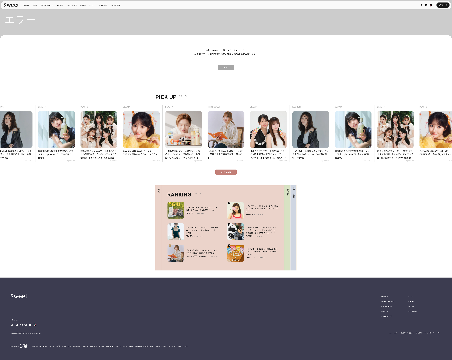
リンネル (85, 346)
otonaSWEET (115, 5)
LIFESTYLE (103, 5)
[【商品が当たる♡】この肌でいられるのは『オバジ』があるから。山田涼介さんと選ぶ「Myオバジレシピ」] (176, 133)
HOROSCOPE (72, 5)
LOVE (35, 5)
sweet (64, 346)
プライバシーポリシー (435, 333)
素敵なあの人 (77, 346)
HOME (226, 67)
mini (69, 346)
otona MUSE (109, 346)
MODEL (83, 5)
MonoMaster (138, 346)
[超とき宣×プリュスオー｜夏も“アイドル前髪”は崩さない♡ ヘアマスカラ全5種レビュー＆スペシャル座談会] (92, 133)
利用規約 (403, 333)
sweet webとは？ (394, 333)
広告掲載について (421, 333)
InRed (45, 346)
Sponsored (21, 161)
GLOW (117, 346)
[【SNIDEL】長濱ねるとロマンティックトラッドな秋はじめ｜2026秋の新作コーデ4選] (303, 133)
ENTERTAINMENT (47, 5)
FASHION (26, 5)
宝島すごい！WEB (161, 346)
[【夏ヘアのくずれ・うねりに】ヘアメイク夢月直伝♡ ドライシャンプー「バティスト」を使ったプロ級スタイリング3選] (261, 133)
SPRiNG (101, 346)
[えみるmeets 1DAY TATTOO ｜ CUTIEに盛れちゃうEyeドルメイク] (134, 133)
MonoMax (124, 346)
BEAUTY (92, 5)
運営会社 (411, 333)
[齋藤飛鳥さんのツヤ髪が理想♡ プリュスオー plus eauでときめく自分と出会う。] (49, 133)
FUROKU (60, 5)
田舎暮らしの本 (149, 346)
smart (131, 346)
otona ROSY (93, 346)
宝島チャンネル (36, 346)
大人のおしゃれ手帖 (54, 346)
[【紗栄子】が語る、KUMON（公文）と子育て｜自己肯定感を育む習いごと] (219, 133)
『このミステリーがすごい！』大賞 (178, 346)
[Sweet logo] (11, 5)
